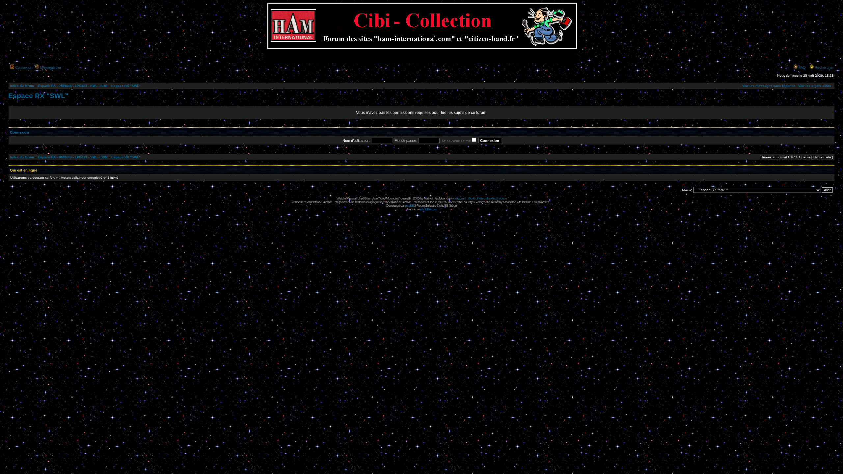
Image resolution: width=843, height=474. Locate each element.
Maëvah (429, 198)
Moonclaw (445, 198)
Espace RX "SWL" (126, 86)
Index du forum (22, 86)
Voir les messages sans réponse (768, 86)
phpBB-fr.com (428, 209)
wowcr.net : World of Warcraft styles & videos (480, 198)
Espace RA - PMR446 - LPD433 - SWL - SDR (72, 86)
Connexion (23, 67)
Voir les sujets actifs (814, 86)
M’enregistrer (50, 67)
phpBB (409, 205)
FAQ (802, 67)
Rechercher (824, 67)
